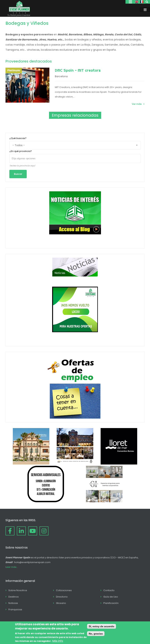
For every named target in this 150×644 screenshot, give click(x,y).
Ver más (137, 104)
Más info (57, 641)
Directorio (62, 596)
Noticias (13, 603)
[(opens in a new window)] (31, 463)
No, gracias (96, 633)
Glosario (61, 603)
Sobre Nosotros (17, 590)
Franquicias (15, 609)
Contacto (109, 590)
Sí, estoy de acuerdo (101, 626)
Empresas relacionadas (75, 115)
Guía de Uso (110, 596)
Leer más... (11, 567)
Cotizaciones (64, 590)
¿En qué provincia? (20, 151)
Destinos (13, 596)
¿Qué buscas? (18, 138)
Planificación (111, 603)
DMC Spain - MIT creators (78, 70)
